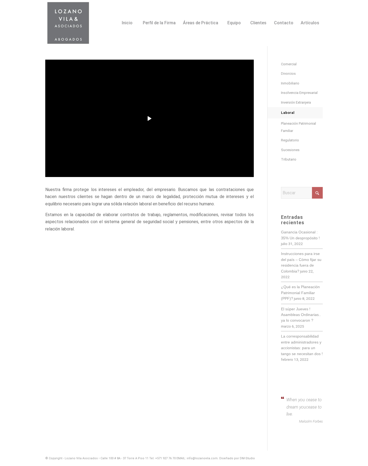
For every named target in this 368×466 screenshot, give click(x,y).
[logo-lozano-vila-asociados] (68, 23)
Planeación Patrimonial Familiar (298, 126)
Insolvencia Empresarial (299, 93)
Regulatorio (290, 140)
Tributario (288, 159)
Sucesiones (290, 150)
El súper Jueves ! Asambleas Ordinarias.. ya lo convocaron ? (301, 315)
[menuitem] (127, 15)
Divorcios (288, 74)
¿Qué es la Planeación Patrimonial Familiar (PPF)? (300, 293)
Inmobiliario (290, 83)
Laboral (287, 113)
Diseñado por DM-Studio (237, 458)
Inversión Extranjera (296, 102)
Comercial (289, 64)
